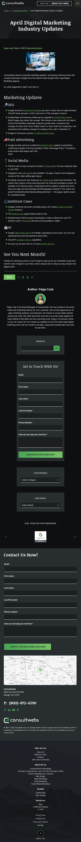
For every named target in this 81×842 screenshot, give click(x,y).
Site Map (40, 825)
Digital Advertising (34, 48)
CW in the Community (40, 760)
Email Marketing (40, 781)
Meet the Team (40, 755)
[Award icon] (40, 532)
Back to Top (40, 838)
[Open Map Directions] (40, 657)
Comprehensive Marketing (40, 769)
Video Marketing (40, 779)
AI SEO (40, 809)
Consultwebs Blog (19, 11)
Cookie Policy (40, 818)
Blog (40, 804)
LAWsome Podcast (40, 807)
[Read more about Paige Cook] (40, 299)
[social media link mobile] (5, 710)
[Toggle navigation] (77, 3)
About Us (40, 752)
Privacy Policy (40, 815)
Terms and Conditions (40, 822)
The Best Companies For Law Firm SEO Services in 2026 (40, 771)
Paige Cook (8, 48)
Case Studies (40, 795)
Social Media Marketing (40, 784)
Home (6, 11)
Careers (40, 757)
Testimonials (40, 793)
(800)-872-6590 (54, 3)
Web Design (40, 776)
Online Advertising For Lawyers (40, 774)
